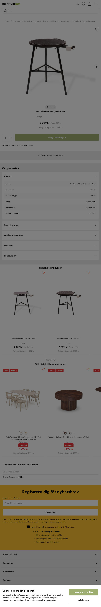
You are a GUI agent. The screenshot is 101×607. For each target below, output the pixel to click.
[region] (50, 596)
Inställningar (84, 599)
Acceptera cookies (83, 592)
